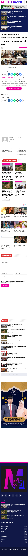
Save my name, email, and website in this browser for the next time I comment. (14, 282)
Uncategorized (23, 47)
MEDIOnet (4, 77)
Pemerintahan (5, 542)
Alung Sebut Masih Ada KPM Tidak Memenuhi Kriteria (7, 150)
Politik (2, 534)
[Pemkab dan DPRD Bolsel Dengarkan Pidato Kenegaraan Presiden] (4, 359)
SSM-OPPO (6, 94)
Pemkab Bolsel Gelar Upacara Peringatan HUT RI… (14, 352)
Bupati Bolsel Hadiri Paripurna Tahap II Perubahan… (16, 369)
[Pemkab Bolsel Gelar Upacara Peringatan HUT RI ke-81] (4, 353)
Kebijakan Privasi (14, 549)
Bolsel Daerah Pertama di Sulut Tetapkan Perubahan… (14, 341)
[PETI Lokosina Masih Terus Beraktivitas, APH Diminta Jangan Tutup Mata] (4, 18)
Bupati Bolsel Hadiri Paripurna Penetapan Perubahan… (14, 364)
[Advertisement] (14, 119)
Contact (23, 549)
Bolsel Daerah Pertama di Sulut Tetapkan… (14, 27)
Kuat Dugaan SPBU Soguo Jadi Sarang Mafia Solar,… (16, 347)
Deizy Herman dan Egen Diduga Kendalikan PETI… (14, 22)
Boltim (3, 539)
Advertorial (4, 536)
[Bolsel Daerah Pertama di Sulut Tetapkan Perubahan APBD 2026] (4, 28)
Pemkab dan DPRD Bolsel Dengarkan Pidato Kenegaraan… (16, 358)
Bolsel (2, 531)
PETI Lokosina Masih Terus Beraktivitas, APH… (16, 17)
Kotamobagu (4, 526)
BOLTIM (10, 77)
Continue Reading (14, 88)
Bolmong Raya (5, 529)
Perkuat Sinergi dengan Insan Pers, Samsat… (15, 12)
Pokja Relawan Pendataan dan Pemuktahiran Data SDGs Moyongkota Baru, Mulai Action (20, 151)
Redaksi (4, 549)
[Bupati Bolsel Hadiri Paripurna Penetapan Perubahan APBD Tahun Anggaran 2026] (4, 365)
